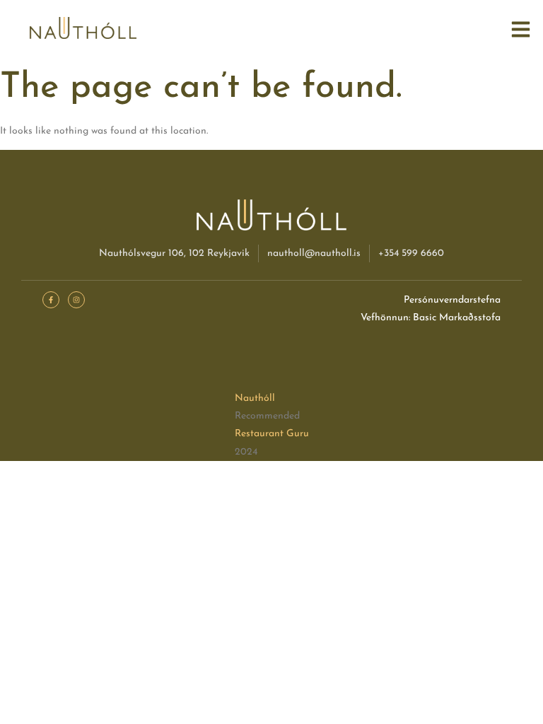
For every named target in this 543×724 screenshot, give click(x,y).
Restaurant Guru (272, 433)
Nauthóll (255, 398)
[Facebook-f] (50, 299)
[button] (521, 29)
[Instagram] (76, 299)
